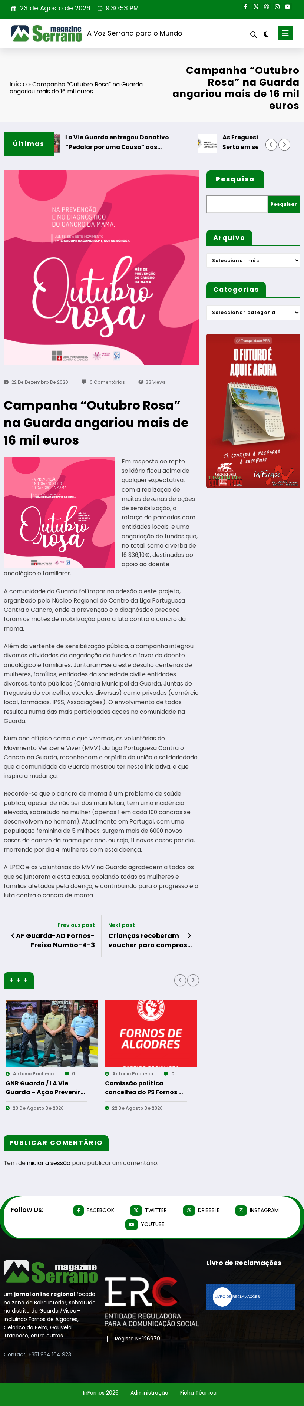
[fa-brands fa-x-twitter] (256, 6)
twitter (156, 1210)
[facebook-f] (246, 6)
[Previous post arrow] (13, 936)
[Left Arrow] (271, 144)
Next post (121, 925)
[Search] (253, 34)
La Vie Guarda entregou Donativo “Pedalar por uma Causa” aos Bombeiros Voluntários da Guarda (99, 142)
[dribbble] (267, 6)
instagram (264, 1210)
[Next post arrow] (189, 936)
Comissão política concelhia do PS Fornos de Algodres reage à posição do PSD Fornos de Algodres (48, 1088)
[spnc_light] (266, 34)
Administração (149, 1392)
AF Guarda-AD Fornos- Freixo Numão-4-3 (55, 940)
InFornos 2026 (101, 1392)
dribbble (208, 1210)
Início (18, 84)
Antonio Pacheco (35, 1073)
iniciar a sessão (48, 1163)
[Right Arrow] (284, 144)
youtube (152, 1224)
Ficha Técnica (198, 1392)
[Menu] (285, 33)
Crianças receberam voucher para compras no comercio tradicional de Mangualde (149, 940)
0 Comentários (107, 382)
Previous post (76, 925)
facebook (100, 1210)
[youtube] (288, 6)
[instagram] (277, 6)
